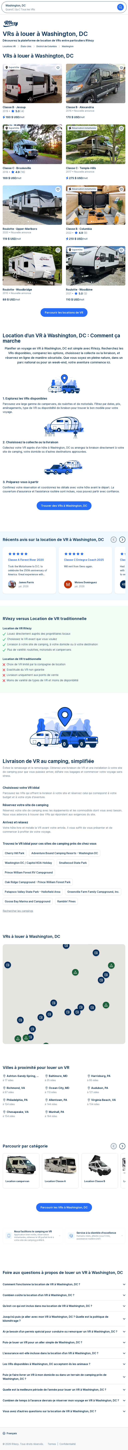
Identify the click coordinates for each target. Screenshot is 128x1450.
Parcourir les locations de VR (64, 312)
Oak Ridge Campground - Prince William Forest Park (37, 882)
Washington (68, 46)
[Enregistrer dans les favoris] (58, 67)
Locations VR (9, 46)
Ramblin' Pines (66, 901)
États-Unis (26, 46)
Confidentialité (68, 1444)
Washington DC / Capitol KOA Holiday (28, 862)
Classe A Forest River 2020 (26, 559)
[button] (96, 952)
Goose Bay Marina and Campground (27, 901)
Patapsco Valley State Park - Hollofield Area (32, 891)
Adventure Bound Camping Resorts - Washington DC (64, 853)
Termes (52, 1444)
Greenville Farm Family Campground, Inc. (93, 891)
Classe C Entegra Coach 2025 (84, 559)
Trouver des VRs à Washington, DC (64, 505)
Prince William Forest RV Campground (29, 872)
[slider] (15, 111)
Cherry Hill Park (14, 853)
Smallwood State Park (73, 862)
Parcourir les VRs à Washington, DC (64, 1207)
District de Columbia (46, 46)
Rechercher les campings (18, 911)
